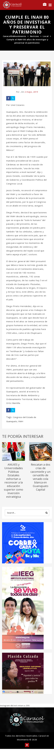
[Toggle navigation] (50, 5)
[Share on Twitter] (13, 98)
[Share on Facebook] (8, 98)
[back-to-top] (27, 745)
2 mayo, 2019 (31, 92)
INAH (20, 421)
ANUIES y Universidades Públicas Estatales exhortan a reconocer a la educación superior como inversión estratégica (13, 481)
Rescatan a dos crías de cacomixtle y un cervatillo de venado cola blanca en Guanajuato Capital (40, 477)
